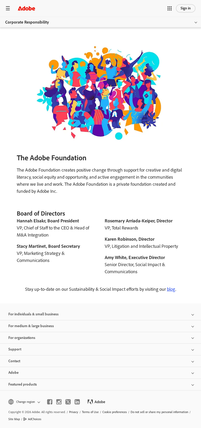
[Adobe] (26, 8)
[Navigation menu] (8, 8)
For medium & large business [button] (31, 326)
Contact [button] (14, 361)
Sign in (186, 8)
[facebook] (49, 401)
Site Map (14, 419)
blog (171, 289)
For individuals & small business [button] (33, 314)
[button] (169, 8)
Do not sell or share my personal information (159, 412)
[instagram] (59, 401)
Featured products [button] (22, 384)
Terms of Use (90, 412)
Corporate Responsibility (27, 22)
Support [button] (14, 349)
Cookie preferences (114, 412)
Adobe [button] (13, 372)
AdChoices (34, 419)
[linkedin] (77, 401)
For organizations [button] (21, 338)
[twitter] (68, 401)
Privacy (73, 412)
